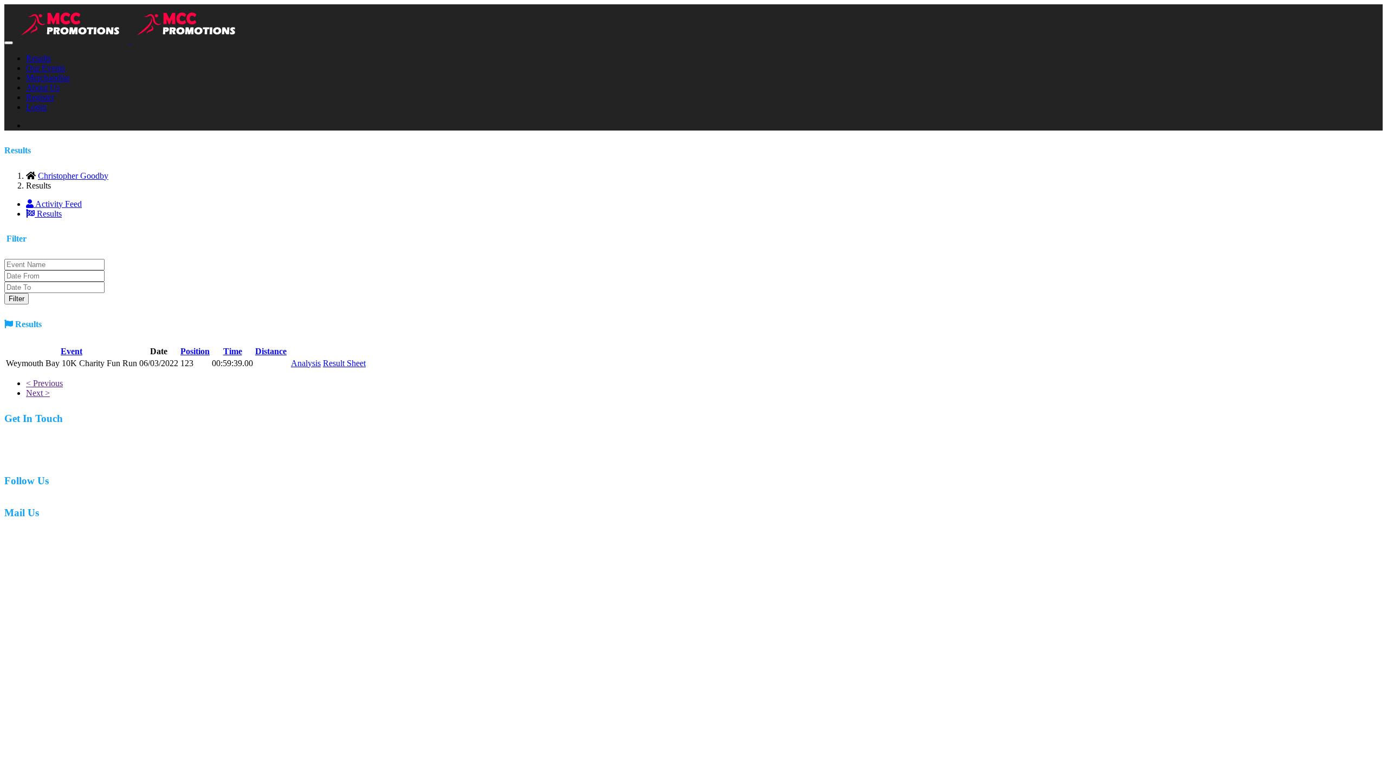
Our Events (45, 68)
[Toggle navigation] (8, 42)
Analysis (306, 363)
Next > (38, 393)
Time (232, 351)
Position (195, 351)
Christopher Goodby (73, 175)
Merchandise (48, 77)
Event (71, 351)
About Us (43, 87)
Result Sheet (344, 363)
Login (36, 107)
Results (38, 58)
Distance (271, 351)
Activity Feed (58, 204)
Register (40, 97)
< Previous (44, 383)
